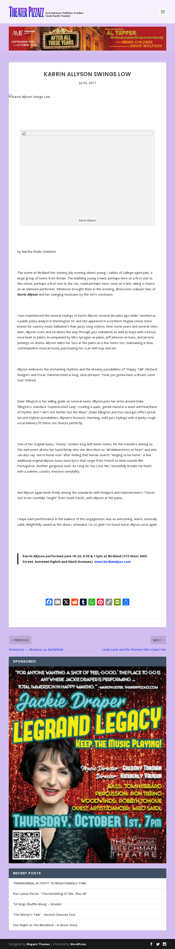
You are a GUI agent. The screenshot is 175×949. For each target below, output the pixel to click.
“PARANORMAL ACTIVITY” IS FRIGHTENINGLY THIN (49, 883)
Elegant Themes (38, 944)
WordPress (78, 944)
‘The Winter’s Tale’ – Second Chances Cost (44, 915)
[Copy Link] (109, 602)
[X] (66, 602)
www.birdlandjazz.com (112, 561)
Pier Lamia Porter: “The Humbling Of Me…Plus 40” (50, 894)
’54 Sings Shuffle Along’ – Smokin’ (37, 904)
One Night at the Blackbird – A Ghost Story (45, 925)
